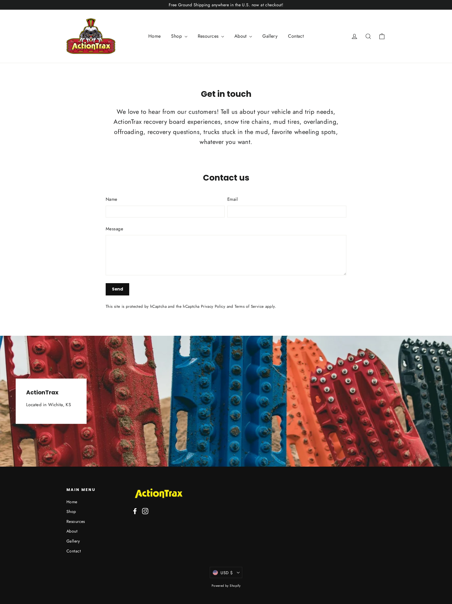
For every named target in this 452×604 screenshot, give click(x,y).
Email (232, 199)
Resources (209, 36)
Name (111, 199)
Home (154, 36)
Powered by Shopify (226, 585)
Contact (296, 36)
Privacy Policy (213, 306)
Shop (177, 36)
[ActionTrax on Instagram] (145, 510)
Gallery (270, 36)
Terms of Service (249, 306)
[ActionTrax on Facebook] (135, 510)
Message (114, 229)
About (241, 36)
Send (117, 289)
